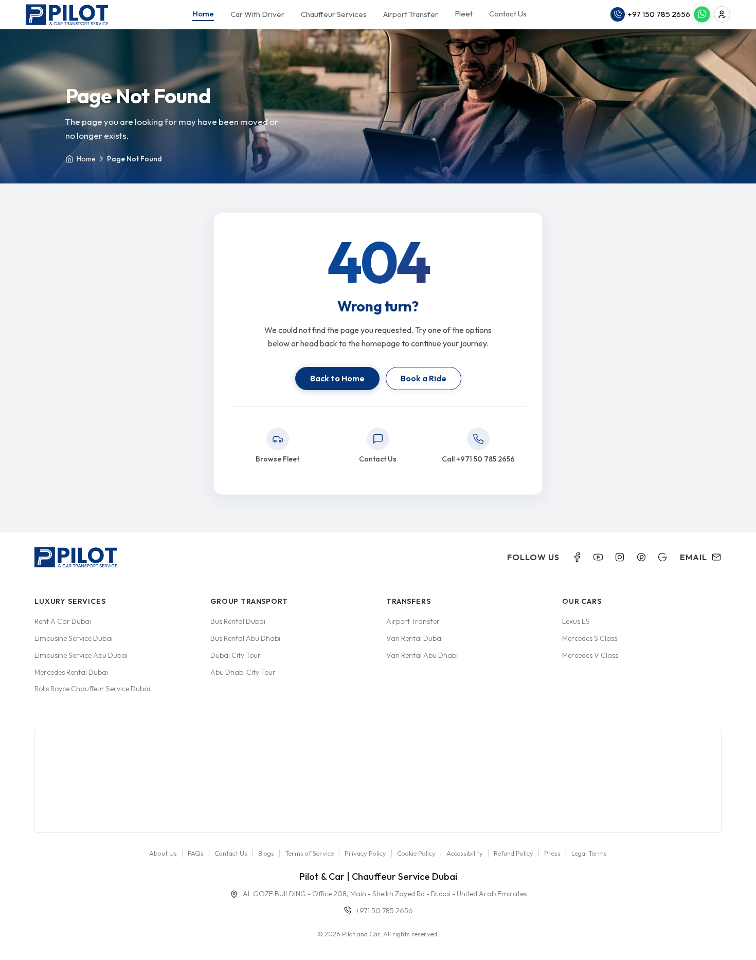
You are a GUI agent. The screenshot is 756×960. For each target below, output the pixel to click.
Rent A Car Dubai (62, 621)
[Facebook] (577, 557)
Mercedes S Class (589, 638)
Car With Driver (257, 14)
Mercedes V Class (590, 655)
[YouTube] (598, 557)
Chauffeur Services (334, 14)
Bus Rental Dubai (237, 621)
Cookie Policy (416, 853)
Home (203, 14)
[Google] (662, 557)
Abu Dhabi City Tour (243, 672)
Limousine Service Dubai (73, 638)
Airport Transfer (410, 14)
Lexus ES (576, 621)
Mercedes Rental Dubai (71, 672)
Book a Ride (423, 378)
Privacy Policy (365, 853)
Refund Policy (513, 853)
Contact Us (508, 14)
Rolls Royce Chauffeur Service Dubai (92, 688)
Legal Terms (589, 853)
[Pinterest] (641, 557)
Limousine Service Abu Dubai (81, 655)
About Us (163, 853)
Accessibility (464, 853)
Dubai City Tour (235, 655)
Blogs (266, 853)
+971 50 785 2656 (384, 910)
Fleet (464, 14)
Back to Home (337, 378)
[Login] (722, 14)
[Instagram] (619, 557)
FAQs (196, 853)
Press (552, 853)
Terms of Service (309, 853)
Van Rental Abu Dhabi (422, 655)
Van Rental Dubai (414, 638)
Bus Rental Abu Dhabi (245, 638)
